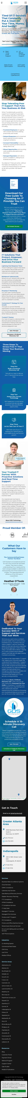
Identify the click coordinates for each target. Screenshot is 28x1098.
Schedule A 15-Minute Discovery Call (14, 335)
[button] (18, 795)
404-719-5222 (14, 330)
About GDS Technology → (14, 520)
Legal (13, 1079)
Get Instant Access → (14, 226)
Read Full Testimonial (14, 578)
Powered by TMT (19, 1079)
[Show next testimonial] (17, 595)
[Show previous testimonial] (11, 595)
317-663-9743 (9, 865)
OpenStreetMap (14, 798)
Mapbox (7, 799)
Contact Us (1, 2)
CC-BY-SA (23, 798)
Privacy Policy (7, 1079)
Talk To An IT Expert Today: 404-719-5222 (14, 42)
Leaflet (4, 798)
